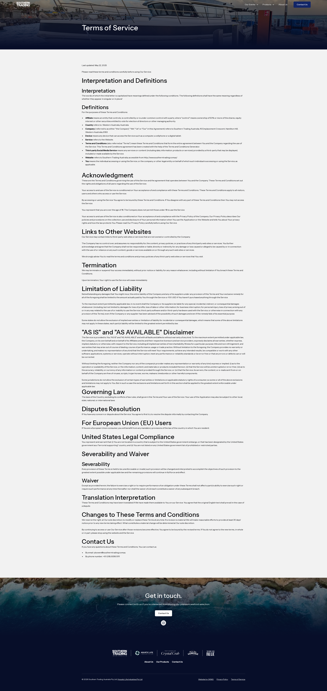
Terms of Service (238, 679)
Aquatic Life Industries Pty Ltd (130, 679)
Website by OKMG (206, 679)
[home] (23, 4)
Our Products (162, 661)
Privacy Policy (222, 679)
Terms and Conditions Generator (183, 146)
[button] (251, 4)
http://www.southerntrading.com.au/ (160, 157)
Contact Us (302, 4)
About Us (282, 4)
